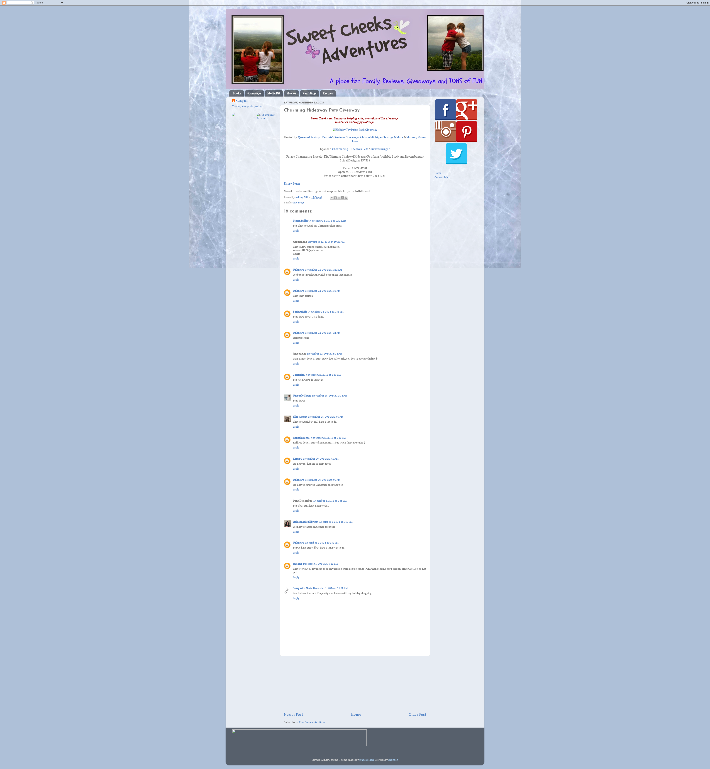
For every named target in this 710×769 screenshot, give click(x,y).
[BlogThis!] (335, 198)
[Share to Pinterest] (346, 198)
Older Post (417, 714)
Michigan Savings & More (386, 137)
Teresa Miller (300, 220)
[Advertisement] (355, 684)
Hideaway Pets (359, 149)
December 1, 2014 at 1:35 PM (330, 500)
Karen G (297, 458)
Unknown (298, 269)
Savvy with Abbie (302, 588)
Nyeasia (297, 563)
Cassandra (299, 374)
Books (237, 93)
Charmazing (340, 149)
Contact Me (441, 177)
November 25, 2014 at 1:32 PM (329, 395)
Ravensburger (380, 149)
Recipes (328, 93)
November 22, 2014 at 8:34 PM (324, 353)
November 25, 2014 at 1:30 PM (323, 374)
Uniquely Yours (302, 395)
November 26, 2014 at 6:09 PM (322, 479)
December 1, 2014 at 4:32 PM (322, 542)
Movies (291, 93)
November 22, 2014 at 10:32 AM (323, 269)
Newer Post (293, 714)
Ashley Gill (242, 101)
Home (356, 714)
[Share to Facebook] (342, 198)
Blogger (393, 759)
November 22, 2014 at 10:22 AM (328, 220)
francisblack (366, 759)
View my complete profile (247, 105)
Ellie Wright (300, 416)
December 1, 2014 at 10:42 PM (320, 563)
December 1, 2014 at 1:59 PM (336, 521)
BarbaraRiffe (300, 311)
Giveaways (254, 93)
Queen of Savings (309, 137)
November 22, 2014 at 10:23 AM (326, 241)
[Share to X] (339, 198)
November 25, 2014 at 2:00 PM (325, 416)
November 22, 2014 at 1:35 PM (322, 290)
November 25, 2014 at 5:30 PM (328, 437)
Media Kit (273, 93)
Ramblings (309, 93)
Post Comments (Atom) (312, 722)
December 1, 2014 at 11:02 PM (330, 588)
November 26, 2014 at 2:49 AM (321, 458)
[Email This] (332, 198)
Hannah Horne (301, 437)
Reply (296, 230)
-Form (296, 183)
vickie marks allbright (305, 521)
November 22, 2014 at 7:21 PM (322, 332)
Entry (288, 183)
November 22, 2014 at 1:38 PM (326, 311)
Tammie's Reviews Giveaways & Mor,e (346, 137)
